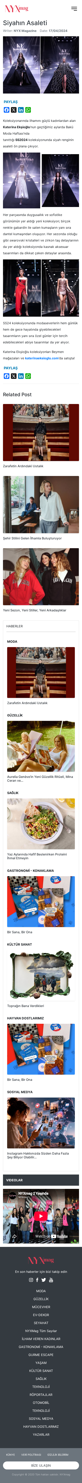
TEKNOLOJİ (41, 1387)
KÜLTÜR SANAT (41, 1371)
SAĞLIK (41, 1379)
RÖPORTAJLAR (41, 1395)
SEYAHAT (41, 1323)
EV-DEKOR (41, 1315)
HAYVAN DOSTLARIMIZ (41, 1427)
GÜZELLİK (41, 1299)
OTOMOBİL (41, 1403)
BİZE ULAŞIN (41, 1465)
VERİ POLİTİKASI (31, 1454)
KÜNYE (10, 1454)
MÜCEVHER (41, 1307)
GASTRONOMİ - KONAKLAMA (41, 1347)
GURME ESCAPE (41, 1355)
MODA (41, 1291)
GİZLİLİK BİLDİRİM (57, 1454)
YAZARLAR (41, 1435)
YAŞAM (41, 1363)
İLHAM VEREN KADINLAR (41, 1339)
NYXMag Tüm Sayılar (41, 1331)
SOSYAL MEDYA (41, 1419)
